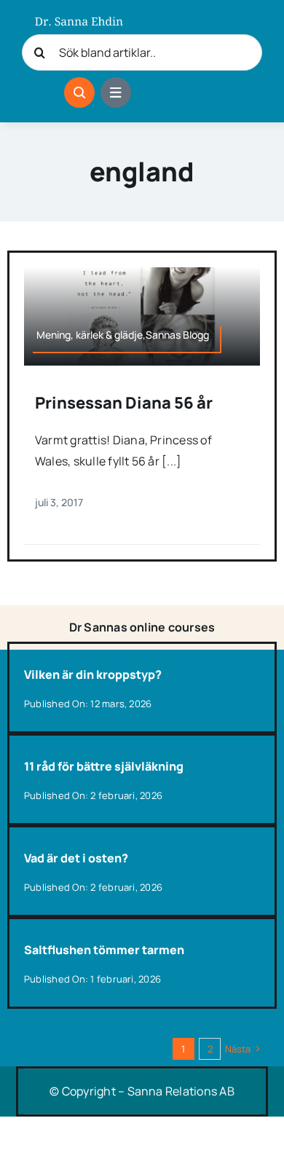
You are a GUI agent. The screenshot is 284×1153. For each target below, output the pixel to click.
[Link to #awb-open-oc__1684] (115, 92)
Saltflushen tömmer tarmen (104, 950)
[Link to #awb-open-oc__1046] (79, 92)
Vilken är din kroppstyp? (93, 674)
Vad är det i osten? (76, 858)
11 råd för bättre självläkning (104, 766)
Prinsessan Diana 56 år (124, 403)
